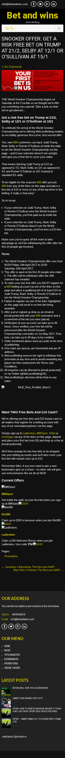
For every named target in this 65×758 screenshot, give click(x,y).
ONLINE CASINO (12, 667)
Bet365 (6, 514)
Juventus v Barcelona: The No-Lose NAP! (28, 566)
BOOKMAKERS (11, 659)
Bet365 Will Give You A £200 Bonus (30, 688)
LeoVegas (7, 436)
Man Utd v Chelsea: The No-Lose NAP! (38, 569)
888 (15, 142)
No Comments (13, 66)
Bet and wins (32, 15)
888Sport (42, 433)
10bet (52, 433)
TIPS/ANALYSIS (12, 654)
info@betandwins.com (15, 4)
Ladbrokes (29, 433)
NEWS (7, 650)
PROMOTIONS (11, 663)
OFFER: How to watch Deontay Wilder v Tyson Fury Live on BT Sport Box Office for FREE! (37, 710)
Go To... (10, 28)
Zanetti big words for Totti (28, 698)
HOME (7, 646)
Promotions (11, 556)
